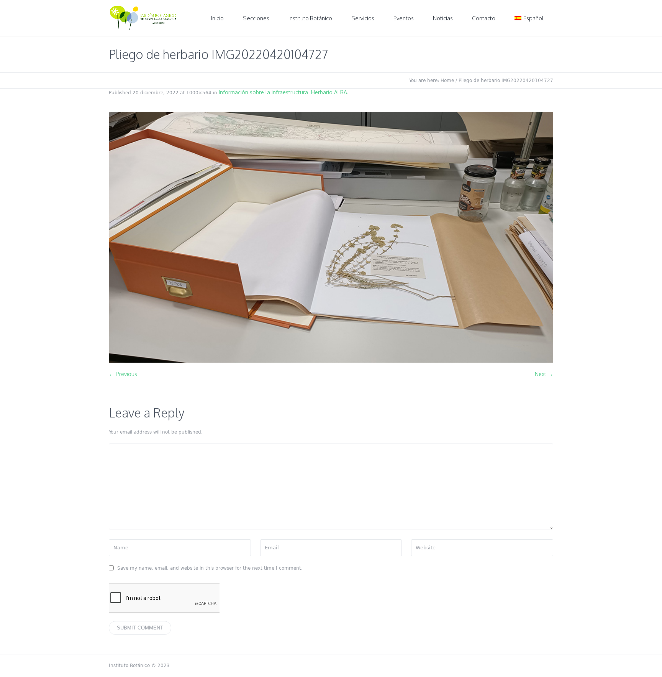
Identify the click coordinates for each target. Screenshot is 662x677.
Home (447, 80)
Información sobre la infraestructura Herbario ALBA (283, 92)
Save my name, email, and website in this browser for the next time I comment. (210, 568)
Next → (544, 374)
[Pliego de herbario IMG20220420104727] (331, 237)
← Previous (123, 374)
